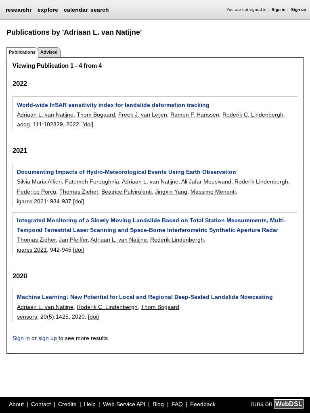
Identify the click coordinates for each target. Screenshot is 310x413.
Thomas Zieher (78, 191)
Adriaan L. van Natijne (45, 114)
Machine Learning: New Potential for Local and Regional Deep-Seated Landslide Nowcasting (145, 297)
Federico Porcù (36, 191)
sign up (47, 338)
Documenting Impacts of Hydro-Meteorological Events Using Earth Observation (126, 172)
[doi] (87, 124)
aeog (23, 124)
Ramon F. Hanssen (194, 114)
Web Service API (124, 404)
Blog (158, 404)
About (16, 404)
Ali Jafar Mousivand (206, 181)
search (99, 9)
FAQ (177, 404)
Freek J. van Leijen (142, 114)
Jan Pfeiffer (73, 239)
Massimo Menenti (213, 191)
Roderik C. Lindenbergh (252, 114)
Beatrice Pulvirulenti (126, 191)
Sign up (298, 9)
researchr (18, 9)
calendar (76, 9)
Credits (67, 404)
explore (48, 9)
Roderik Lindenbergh (261, 181)
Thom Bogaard (96, 114)
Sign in (278, 9)
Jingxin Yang (171, 191)
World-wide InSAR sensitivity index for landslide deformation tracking (113, 105)
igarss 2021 (32, 201)
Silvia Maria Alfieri (39, 181)
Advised (49, 52)
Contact (41, 404)
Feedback (203, 404)
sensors (27, 316)
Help (90, 404)
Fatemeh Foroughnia (92, 181)
